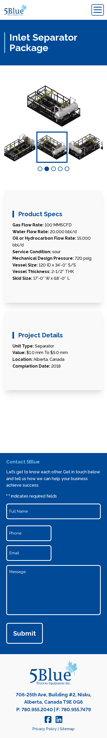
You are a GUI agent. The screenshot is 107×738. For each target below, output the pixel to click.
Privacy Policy (44, 729)
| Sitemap (66, 729)
